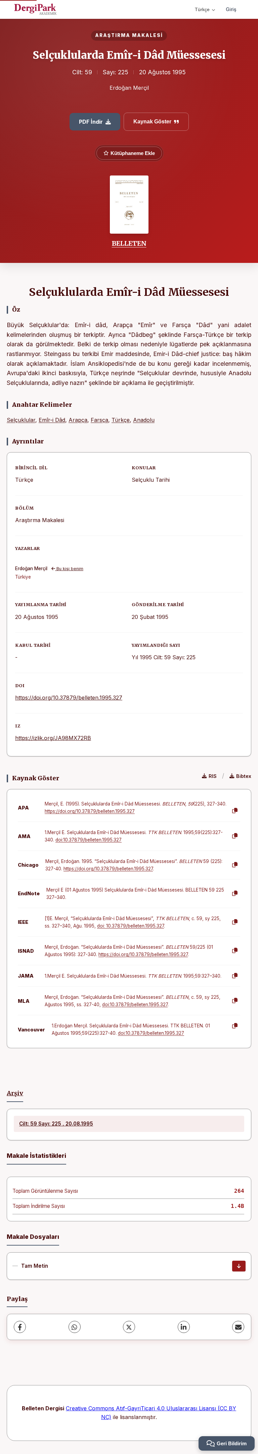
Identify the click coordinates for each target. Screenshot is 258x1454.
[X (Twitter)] (129, 1327)
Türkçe (202, 9)
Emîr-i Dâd (52, 420)
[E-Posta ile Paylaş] (238, 1327)
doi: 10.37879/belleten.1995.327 (130, 926)
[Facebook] (20, 1327)
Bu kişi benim (69, 568)
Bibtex (243, 776)
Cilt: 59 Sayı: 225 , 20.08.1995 (56, 1124)
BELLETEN (129, 243)
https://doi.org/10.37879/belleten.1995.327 (68, 697)
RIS (213, 776)
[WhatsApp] (75, 1327)
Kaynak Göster (152, 121)
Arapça (78, 420)
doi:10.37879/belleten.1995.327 (88, 839)
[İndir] (239, 1266)
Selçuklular (21, 420)
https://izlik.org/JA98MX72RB (53, 738)
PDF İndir (91, 121)
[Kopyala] (234, 811)
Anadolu (144, 420)
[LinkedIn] (184, 1327)
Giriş (231, 9)
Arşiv (15, 1093)
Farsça (99, 420)
